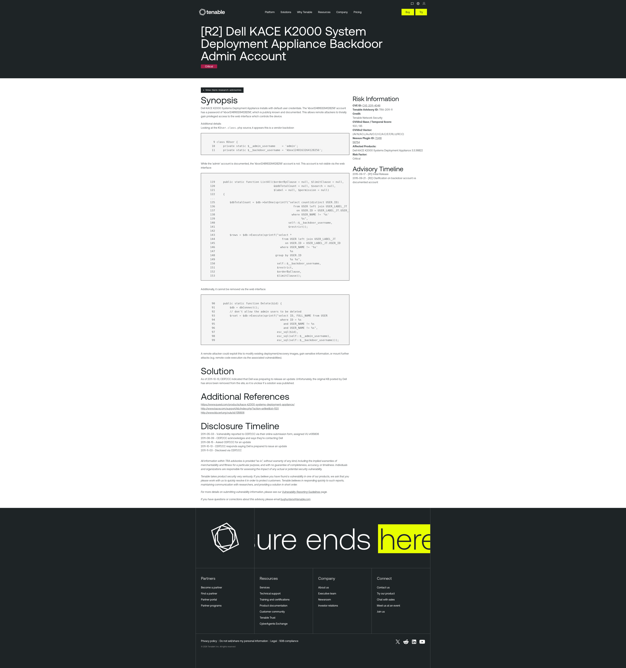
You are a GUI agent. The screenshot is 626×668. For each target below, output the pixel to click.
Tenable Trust (267, 617)
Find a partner (209, 593)
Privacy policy (209, 640)
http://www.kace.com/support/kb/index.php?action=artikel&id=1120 (240, 408)
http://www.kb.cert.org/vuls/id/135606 (222, 412)
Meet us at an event (388, 605)
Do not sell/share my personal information (244, 640)
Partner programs (211, 605)
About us (323, 587)
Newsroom (324, 599)
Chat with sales (386, 599)
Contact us (383, 587)
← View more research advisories (222, 90)
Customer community (272, 611)
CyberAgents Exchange (274, 623)
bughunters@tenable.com (296, 499)
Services (265, 587)
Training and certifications (275, 599)
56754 (356, 142)
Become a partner (211, 587)
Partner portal (209, 599)
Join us (381, 611)
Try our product (386, 593)
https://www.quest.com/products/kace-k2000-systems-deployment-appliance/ (248, 404)
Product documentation (273, 605)
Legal (273, 640)
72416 (378, 138)
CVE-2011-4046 (371, 105)
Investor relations (328, 605)
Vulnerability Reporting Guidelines (301, 491)
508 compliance (288, 640)
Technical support (270, 593)
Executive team (327, 593)
